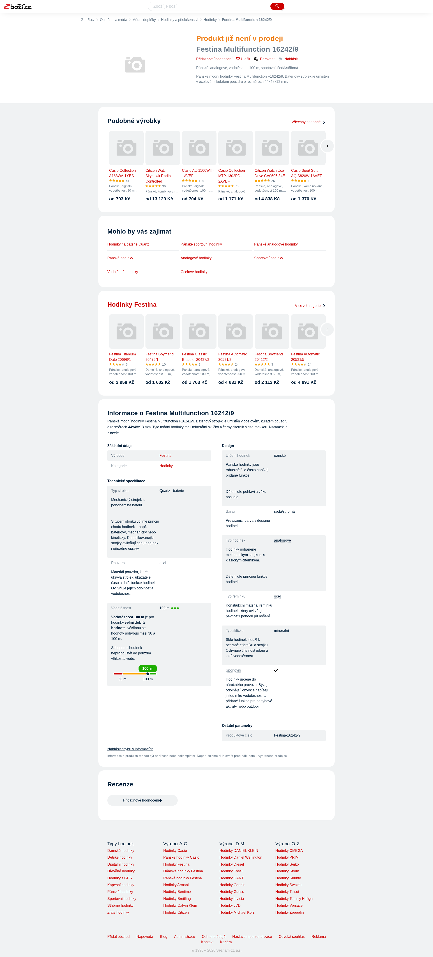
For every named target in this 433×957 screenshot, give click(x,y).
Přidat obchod (118, 936)
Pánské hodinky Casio (181, 857)
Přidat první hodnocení (214, 59)
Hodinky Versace (289, 905)
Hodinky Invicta (231, 899)
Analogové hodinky (196, 258)
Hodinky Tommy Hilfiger (294, 899)
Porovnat (267, 59)
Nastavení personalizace (252, 936)
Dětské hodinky (119, 857)
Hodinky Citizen (176, 912)
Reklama (318, 936)
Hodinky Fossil (231, 871)
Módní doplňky (144, 20)
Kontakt (207, 942)
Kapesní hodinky (120, 885)
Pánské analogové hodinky (276, 244)
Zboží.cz (88, 20)
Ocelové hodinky (194, 272)
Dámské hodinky (120, 851)
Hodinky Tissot (287, 892)
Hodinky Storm (287, 871)
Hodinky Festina (176, 864)
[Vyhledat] (277, 6)
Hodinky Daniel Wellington (240, 857)
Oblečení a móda (113, 20)
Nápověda (144, 936)
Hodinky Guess (231, 892)
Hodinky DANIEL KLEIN (238, 851)
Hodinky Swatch (288, 885)
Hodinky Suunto (288, 878)
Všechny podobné (306, 122)
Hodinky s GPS (119, 878)
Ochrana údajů (214, 936)
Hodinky (210, 20)
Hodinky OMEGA (289, 851)
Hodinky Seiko (287, 864)
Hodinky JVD (230, 905)
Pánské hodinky (120, 258)
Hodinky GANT (231, 878)
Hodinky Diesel (231, 864)
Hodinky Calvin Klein (180, 905)
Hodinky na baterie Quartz (128, 244)
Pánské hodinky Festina (182, 878)
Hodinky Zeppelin (289, 912)
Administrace (184, 936)
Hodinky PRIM (287, 857)
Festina (165, 455)
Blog (163, 936)
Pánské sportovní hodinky (201, 244)
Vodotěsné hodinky (122, 272)
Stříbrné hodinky (120, 905)
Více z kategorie (308, 306)
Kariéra (226, 942)
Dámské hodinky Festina (183, 871)
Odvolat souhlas (292, 936)
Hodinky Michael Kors (237, 912)
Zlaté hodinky (118, 912)
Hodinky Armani (176, 885)
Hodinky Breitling (177, 899)
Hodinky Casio (175, 851)
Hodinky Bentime (177, 892)
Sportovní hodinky (268, 258)
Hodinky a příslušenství (179, 20)
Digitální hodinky (120, 864)
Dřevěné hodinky (121, 871)
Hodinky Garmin (232, 885)
